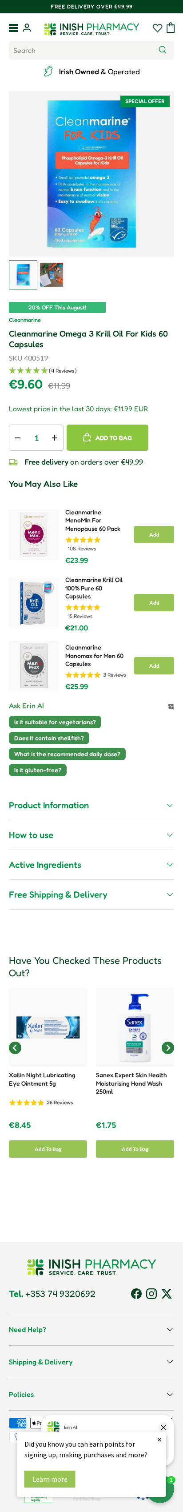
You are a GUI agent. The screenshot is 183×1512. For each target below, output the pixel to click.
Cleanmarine (25, 320)
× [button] (159, 1439)
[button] (170, 27)
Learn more (50, 1479)
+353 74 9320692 (52, 1293)
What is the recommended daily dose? (67, 754)
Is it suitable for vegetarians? (55, 722)
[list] (91, 174)
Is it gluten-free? (37, 770)
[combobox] (91, 50)
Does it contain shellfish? (49, 738)
